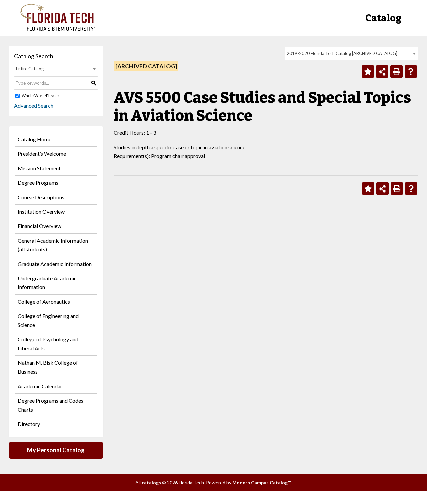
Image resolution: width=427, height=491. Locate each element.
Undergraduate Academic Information (47, 282)
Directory (29, 424)
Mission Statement (39, 168)
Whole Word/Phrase (40, 95)
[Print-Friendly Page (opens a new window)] (396, 71)
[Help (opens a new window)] (411, 71)
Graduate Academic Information (55, 264)
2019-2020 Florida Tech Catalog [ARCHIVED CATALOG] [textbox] (342, 53)
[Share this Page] (382, 71)
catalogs (151, 482)
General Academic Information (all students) (53, 244)
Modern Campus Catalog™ (261, 482)
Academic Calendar (40, 386)
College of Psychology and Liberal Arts (48, 343)
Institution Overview (41, 211)
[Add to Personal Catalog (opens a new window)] (368, 71)
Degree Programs (38, 182)
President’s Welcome (42, 153)
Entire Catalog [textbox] (30, 68)
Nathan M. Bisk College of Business (48, 367)
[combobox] (351, 53)
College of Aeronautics (44, 301)
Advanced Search (33, 105)
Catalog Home (34, 139)
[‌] (57, 29)
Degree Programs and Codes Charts (50, 404)
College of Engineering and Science (48, 320)
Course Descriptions (41, 197)
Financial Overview (39, 226)
